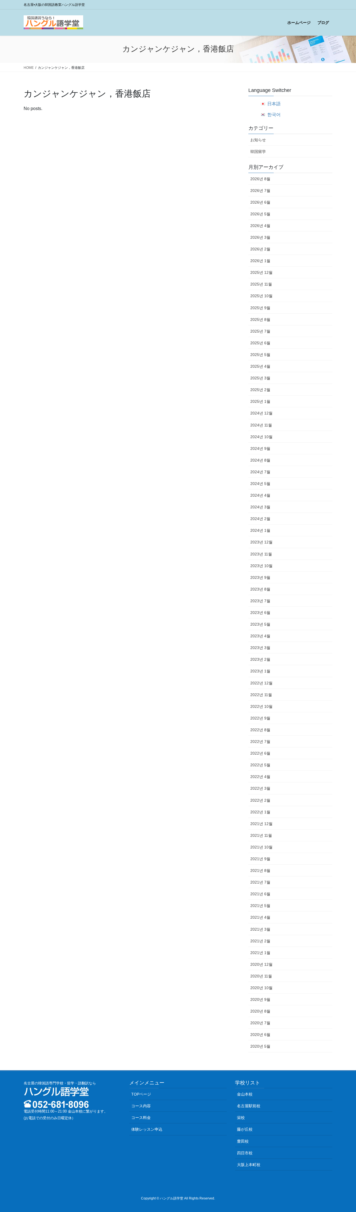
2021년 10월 (261, 847)
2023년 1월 (260, 671)
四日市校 (245, 1153)
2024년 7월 (260, 472)
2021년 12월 (261, 823)
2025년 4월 (260, 366)
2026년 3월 (260, 237)
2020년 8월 (260, 1011)
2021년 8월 (260, 870)
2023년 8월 (260, 589)
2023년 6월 (260, 612)
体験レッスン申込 (146, 1129)
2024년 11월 (261, 425)
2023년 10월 (261, 566)
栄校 (241, 1117)
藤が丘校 (245, 1129)
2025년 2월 (260, 389)
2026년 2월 (260, 249)
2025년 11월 (261, 284)
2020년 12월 (261, 964)
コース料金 (141, 1117)
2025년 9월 (260, 308)
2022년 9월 (260, 718)
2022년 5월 (260, 765)
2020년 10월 (261, 988)
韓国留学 (258, 151)
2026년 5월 (260, 214)
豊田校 (243, 1141)
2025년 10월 (261, 296)
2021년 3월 (260, 929)
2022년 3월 (260, 788)
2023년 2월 (260, 659)
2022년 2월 (260, 800)
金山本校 (245, 1094)
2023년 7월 (260, 601)
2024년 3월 (260, 507)
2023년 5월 (260, 624)
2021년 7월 (260, 882)
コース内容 (141, 1106)
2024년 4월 (260, 495)
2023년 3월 (260, 647)
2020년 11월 (261, 976)
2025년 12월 (261, 272)
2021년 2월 (260, 941)
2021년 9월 (260, 859)
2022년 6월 (260, 753)
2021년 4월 (260, 917)
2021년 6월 (260, 894)
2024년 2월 (260, 518)
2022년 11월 (261, 694)
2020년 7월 (260, 1023)
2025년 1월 (260, 401)
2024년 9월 (260, 448)
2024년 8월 (260, 460)
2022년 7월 (260, 741)
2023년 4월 (260, 636)
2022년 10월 (261, 706)
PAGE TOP (342, 1171)
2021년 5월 (260, 905)
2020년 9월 (260, 999)
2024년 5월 (260, 483)
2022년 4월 (260, 776)
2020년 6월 (260, 1034)
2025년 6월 (260, 343)
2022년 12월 (261, 683)
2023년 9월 (260, 577)
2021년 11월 (261, 835)
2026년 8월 (260, 179)
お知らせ (258, 140)
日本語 (274, 103)
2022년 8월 (260, 730)
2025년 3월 (260, 378)
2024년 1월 (260, 530)
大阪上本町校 (248, 1164)
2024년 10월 (261, 437)
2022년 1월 (260, 812)
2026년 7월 (260, 190)
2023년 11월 (261, 554)
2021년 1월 (260, 952)
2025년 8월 (260, 319)
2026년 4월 (260, 225)
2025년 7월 (260, 331)
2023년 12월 (261, 542)
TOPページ (141, 1094)
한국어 (274, 114)
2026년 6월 (260, 202)
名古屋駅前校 (248, 1106)
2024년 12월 (261, 413)
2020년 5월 (260, 1046)
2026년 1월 (260, 261)
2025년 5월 (260, 354)
